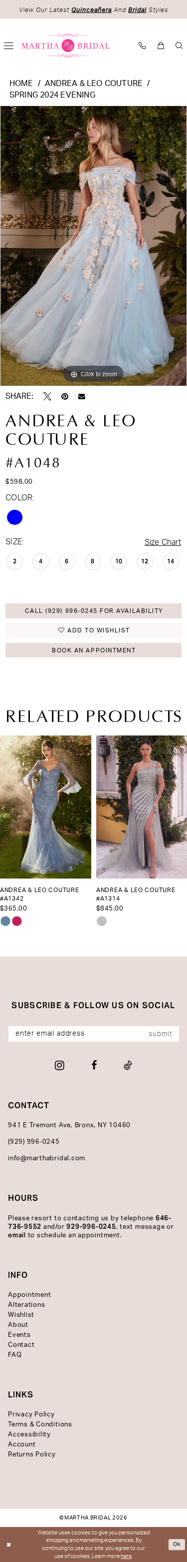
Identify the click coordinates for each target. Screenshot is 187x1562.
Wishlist (21, 1315)
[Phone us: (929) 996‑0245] (142, 46)
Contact (21, 1345)
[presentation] (45, 807)
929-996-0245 (91, 1226)
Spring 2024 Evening (52, 95)
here (126, 1556)
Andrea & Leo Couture (94, 84)
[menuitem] (142, 46)
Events (19, 1335)
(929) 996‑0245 (34, 1142)
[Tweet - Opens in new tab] (47, 396)
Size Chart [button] (163, 542)
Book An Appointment (94, 650)
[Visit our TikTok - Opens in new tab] (128, 1065)
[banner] (66, 46)
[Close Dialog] (8, 1544)
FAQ (14, 1355)
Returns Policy (32, 1454)
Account (21, 1444)
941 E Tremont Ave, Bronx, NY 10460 (69, 1125)
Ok (177, 1544)
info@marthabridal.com (46, 1158)
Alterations (26, 1305)
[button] (161, 46)
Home (21, 84)
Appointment (29, 1295)
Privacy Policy (31, 1414)
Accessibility (29, 1434)
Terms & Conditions (40, 1424)
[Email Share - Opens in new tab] (81, 396)
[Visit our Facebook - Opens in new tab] (94, 1065)
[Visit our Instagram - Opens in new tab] (59, 1065)
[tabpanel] (93, 246)
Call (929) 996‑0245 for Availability (94, 611)
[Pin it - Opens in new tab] (64, 396)
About (18, 1325)
